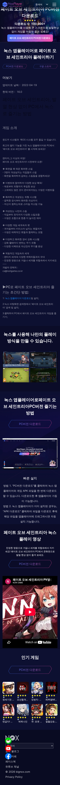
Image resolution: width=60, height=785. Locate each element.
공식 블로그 (12, 751)
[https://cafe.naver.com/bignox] (8, 741)
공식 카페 (10, 756)
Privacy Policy (14, 776)
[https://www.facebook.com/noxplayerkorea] (8, 756)
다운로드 (26, 298)
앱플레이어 (15, 298)
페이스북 (10, 761)
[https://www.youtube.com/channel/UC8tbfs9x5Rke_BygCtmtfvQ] (8, 748)
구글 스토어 (45, 66)
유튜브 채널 (12, 766)
